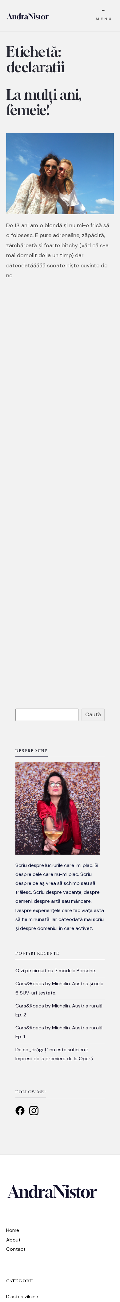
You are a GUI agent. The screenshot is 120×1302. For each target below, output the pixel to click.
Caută (93, 714)
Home (12, 1230)
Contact (16, 1249)
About (13, 1240)
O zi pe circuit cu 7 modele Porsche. (55, 970)
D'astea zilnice (22, 1296)
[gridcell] (60, 897)
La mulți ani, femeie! (43, 102)
